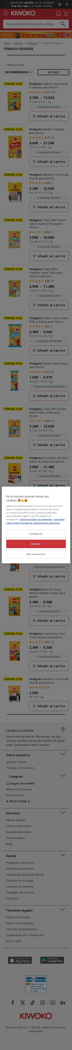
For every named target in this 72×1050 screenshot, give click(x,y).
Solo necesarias (36, 554)
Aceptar (36, 543)
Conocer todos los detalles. (36, 519)
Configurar (36, 533)
